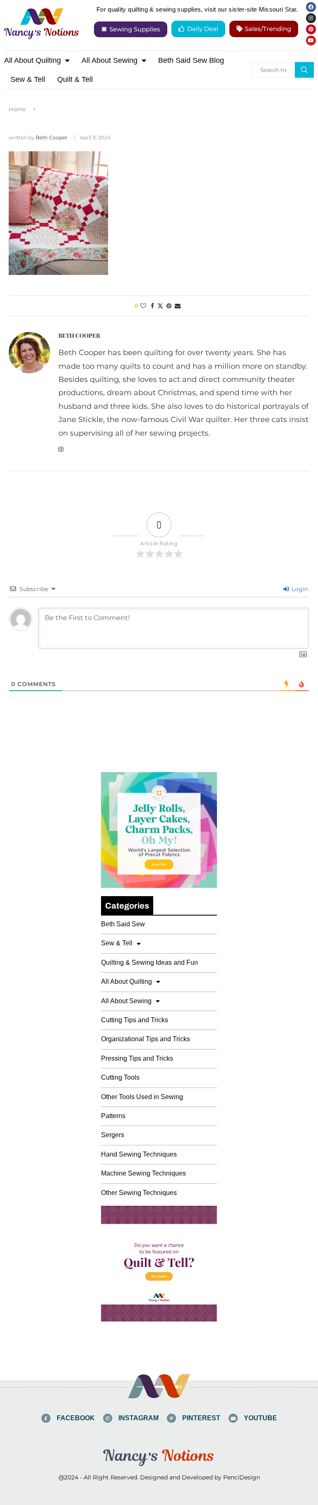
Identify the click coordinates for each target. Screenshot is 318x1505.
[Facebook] (311, 7)
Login (299, 589)
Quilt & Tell (75, 79)
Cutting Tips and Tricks (134, 1019)
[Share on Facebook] (152, 306)
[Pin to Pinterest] (168, 306)
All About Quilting (32, 60)
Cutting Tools (120, 1077)
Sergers (112, 1134)
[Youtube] (311, 40)
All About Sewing (109, 60)
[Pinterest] (311, 29)
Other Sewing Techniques (139, 1192)
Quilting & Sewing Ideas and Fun (149, 962)
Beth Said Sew (123, 924)
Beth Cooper (51, 137)
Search (304, 70)
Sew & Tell (27, 79)
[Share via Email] (178, 306)
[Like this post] (143, 306)
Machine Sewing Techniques (143, 1173)
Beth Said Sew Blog (191, 60)
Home (17, 109)
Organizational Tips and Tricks (145, 1038)
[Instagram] (311, 18)
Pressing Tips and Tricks (137, 1058)
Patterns (113, 1115)
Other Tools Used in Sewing (142, 1096)
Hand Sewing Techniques (139, 1154)
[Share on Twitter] (160, 306)
